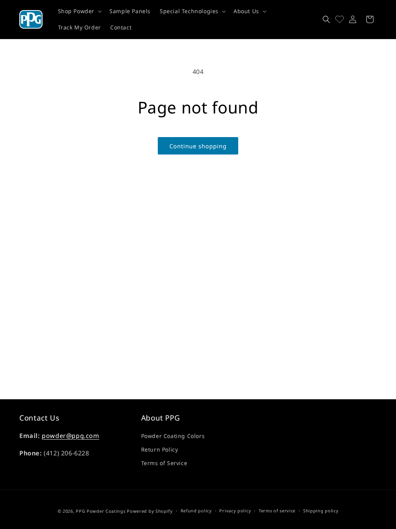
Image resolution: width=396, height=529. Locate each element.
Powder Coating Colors (173, 436)
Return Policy (159, 449)
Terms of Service (164, 463)
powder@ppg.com (70, 435)
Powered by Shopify (150, 511)
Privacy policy (235, 511)
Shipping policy (321, 511)
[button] (79, 11)
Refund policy (196, 511)
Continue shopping (198, 146)
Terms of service (277, 511)
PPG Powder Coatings (100, 511)
